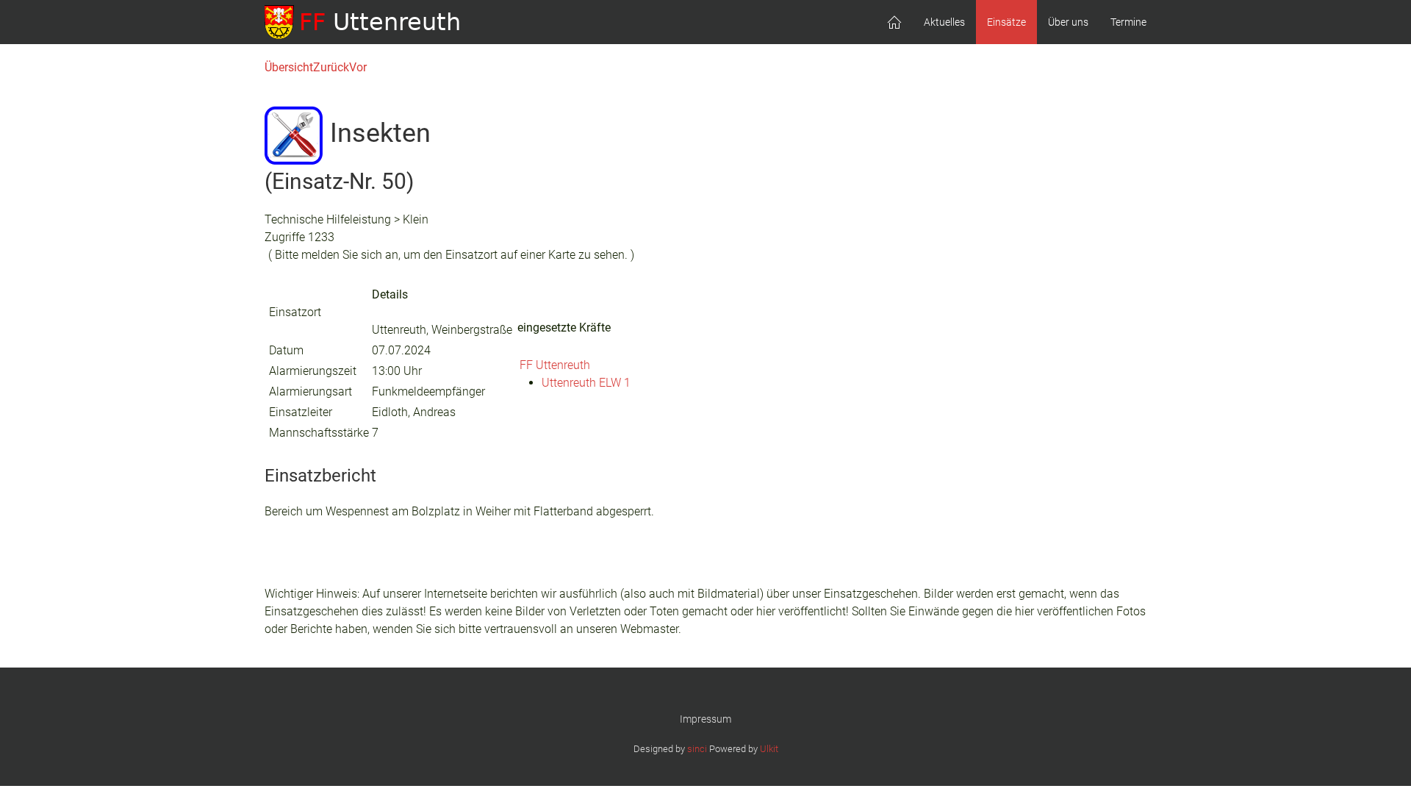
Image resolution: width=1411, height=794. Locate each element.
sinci (697, 748)
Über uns (1068, 22)
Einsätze (1006, 22)
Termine (1128, 22)
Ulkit (769, 748)
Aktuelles (944, 22)
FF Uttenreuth (555, 365)
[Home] (894, 22)
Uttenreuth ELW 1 (586, 383)
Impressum (705, 719)
